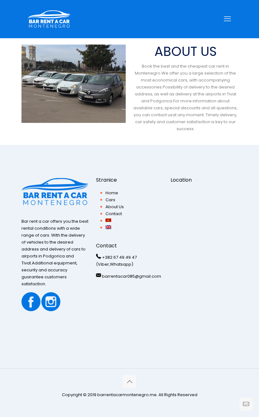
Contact (113, 214)
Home (111, 193)
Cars (110, 200)
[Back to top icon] (129, 381)
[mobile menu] (227, 19)
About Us (114, 207)
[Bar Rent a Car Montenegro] (49, 19)
